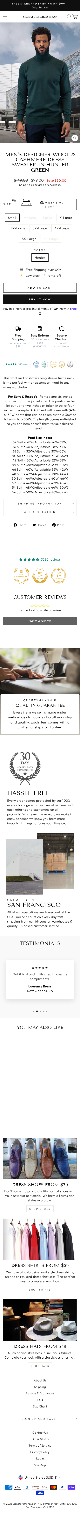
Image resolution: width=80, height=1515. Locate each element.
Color (40, 250)
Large (47, 217)
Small (12, 217)
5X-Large (29, 239)
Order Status (40, 1439)
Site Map (40, 1465)
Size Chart (40, 1406)
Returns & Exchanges (40, 1393)
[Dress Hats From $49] (40, 1320)
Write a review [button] (40, 621)
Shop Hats (40, 1365)
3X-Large (40, 228)
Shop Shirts (40, 1289)
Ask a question (40, 511)
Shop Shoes (40, 1208)
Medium (30, 217)
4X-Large (62, 228)
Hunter (40, 257)
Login (40, 1458)
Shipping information (40, 503)
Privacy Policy (40, 1452)
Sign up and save (39, 1418)
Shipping (24, 185)
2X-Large (18, 228)
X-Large (65, 217)
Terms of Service (40, 1445)
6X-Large (51, 239)
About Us (40, 1380)
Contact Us (40, 1432)
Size (33, 203)
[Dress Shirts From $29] (40, 1239)
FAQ (40, 1400)
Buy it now (40, 299)
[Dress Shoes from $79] (40, 1158)
